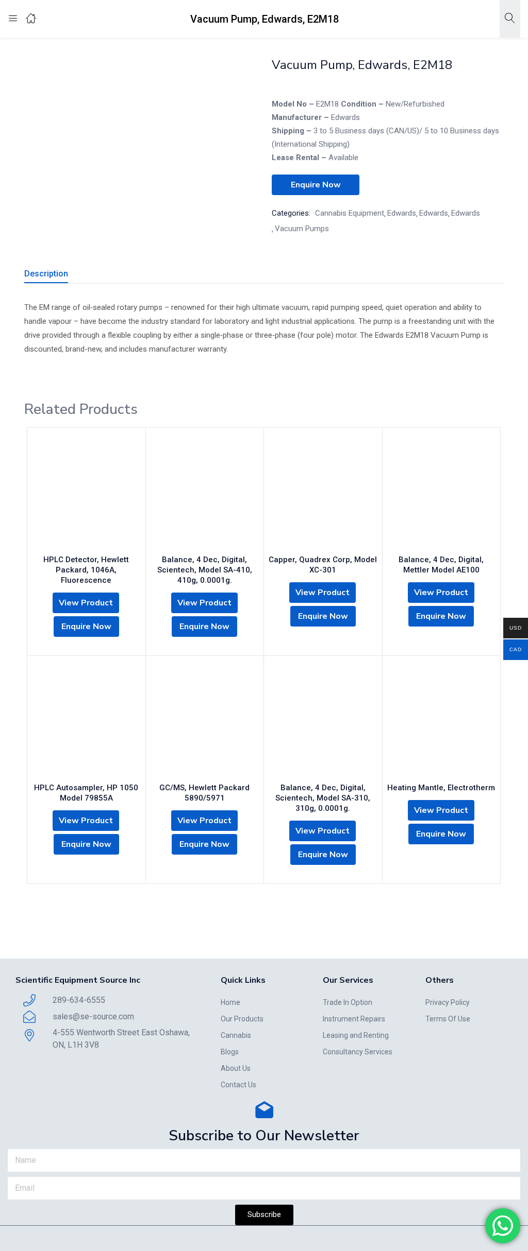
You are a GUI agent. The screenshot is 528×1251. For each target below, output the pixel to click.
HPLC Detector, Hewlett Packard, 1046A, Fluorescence (86, 570)
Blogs (230, 1052)
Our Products (242, 1019)
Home (230, 1002)
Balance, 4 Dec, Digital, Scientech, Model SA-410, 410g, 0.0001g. (204, 570)
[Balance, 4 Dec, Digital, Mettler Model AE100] (441, 493)
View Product (86, 603)
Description (46, 274)
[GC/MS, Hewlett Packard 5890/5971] (205, 721)
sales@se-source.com (93, 1016)
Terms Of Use (447, 1019)
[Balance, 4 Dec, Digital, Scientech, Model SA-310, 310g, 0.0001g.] (323, 721)
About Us (236, 1068)
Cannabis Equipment (349, 213)
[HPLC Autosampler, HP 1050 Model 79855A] (86, 721)
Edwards (401, 213)
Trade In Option (347, 1002)
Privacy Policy (447, 1002)
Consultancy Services (357, 1052)
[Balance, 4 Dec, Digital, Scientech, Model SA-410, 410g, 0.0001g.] (205, 493)
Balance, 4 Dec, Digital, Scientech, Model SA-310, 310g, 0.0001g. (322, 798)
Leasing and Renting (356, 1035)
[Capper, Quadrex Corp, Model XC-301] (323, 493)
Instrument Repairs (354, 1019)
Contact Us (238, 1085)
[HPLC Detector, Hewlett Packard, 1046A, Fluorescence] (86, 493)
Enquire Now (316, 184)
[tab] (58, 275)
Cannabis (236, 1035)
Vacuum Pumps (302, 228)
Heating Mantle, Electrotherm (441, 787)
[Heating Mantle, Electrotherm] (441, 721)
